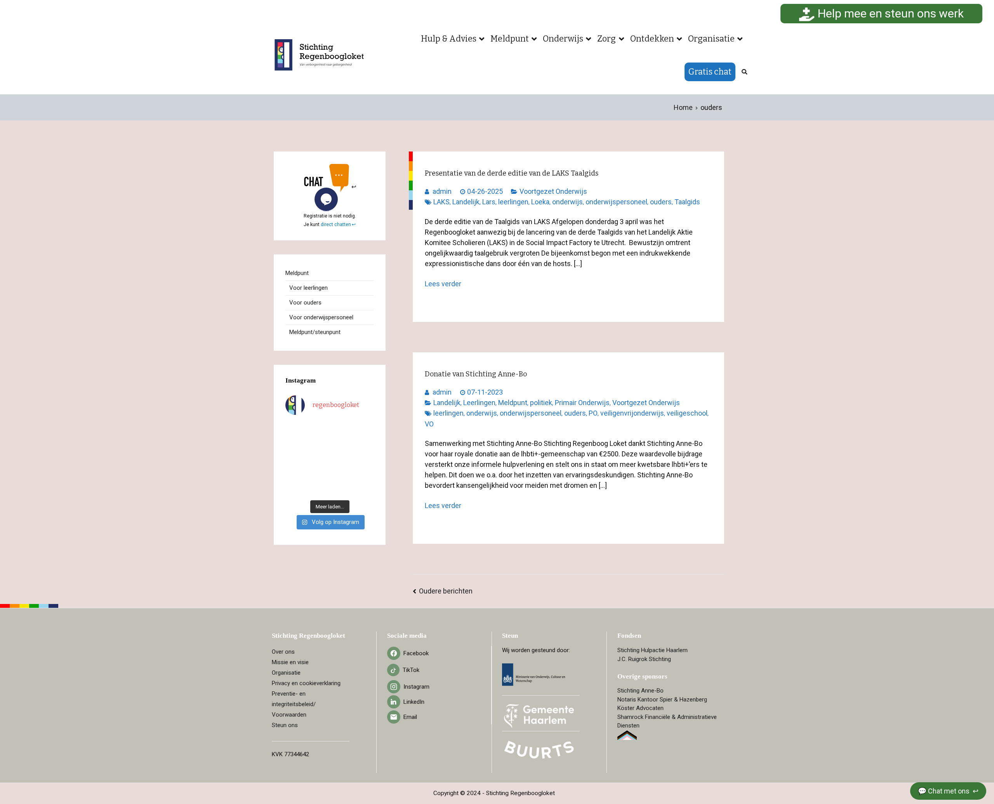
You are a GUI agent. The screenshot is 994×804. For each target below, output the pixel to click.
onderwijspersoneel (616, 202)
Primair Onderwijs (582, 403)
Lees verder (443, 284)
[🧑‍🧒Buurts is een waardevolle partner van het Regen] (295, 444)
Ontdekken (652, 39)
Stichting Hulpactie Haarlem (652, 650)
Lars (488, 202)
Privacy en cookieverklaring (306, 683)
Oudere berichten (446, 591)
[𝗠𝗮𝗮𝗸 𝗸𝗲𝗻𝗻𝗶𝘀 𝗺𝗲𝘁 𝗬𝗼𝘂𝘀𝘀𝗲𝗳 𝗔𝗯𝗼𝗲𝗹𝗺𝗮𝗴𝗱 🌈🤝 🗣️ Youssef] (295, 459)
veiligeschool (687, 413)
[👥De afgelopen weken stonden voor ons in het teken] (318, 444)
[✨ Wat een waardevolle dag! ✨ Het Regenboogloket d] (364, 459)
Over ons (283, 651)
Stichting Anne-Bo (640, 690)
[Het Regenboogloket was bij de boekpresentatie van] (364, 444)
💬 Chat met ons (944, 791)
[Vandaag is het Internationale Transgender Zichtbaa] (318, 459)
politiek (541, 403)
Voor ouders (305, 302)
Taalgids (687, 202)
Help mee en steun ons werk (889, 13)
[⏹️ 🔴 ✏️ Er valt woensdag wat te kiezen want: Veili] (295, 488)
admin (442, 191)
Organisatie (711, 39)
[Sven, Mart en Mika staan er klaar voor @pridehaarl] (364, 429)
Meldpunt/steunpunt (315, 332)
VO (429, 424)
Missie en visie (290, 662)
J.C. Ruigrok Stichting (644, 659)
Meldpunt (509, 39)
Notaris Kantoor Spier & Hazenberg (662, 699)
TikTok (411, 670)
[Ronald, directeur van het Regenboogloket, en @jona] (341, 473)
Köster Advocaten (640, 708)
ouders (661, 202)
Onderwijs (563, 39)
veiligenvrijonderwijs (632, 413)
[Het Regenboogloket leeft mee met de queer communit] (295, 429)
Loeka (540, 202)
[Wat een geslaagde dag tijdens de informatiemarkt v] (341, 429)
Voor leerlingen (308, 287)
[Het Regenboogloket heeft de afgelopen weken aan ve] (341, 488)
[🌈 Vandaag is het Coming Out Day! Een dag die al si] (364, 488)
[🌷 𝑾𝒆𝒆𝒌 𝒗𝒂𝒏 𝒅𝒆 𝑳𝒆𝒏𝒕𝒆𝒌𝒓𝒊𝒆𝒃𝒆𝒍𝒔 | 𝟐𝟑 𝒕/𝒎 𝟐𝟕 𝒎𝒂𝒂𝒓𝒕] (341, 459)
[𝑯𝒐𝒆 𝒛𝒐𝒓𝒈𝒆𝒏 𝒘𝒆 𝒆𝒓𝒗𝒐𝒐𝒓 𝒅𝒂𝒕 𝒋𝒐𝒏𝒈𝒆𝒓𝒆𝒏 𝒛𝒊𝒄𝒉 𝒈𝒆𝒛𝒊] (341, 444)
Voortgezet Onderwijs (553, 191)
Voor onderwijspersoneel (321, 317)
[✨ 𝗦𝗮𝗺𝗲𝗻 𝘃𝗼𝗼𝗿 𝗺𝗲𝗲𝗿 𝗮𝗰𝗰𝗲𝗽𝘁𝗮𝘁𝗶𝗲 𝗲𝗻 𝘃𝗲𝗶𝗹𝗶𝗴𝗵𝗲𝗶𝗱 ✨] (295, 473)
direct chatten (336, 224)
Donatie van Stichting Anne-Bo (476, 374)
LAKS (441, 202)
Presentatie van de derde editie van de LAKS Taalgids (511, 173)
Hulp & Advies (448, 39)
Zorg (606, 39)
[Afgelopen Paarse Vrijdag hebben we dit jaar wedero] (318, 473)
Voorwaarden (289, 714)
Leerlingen (479, 403)
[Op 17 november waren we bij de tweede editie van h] (364, 473)
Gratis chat (710, 72)
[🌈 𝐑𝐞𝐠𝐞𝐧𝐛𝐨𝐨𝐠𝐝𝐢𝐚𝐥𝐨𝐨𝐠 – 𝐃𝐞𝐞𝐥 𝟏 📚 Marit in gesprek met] (318, 429)
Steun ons (285, 725)
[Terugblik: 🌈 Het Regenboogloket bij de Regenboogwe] (318, 488)
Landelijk (466, 202)
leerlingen (513, 202)
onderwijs (567, 202)
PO (593, 413)
